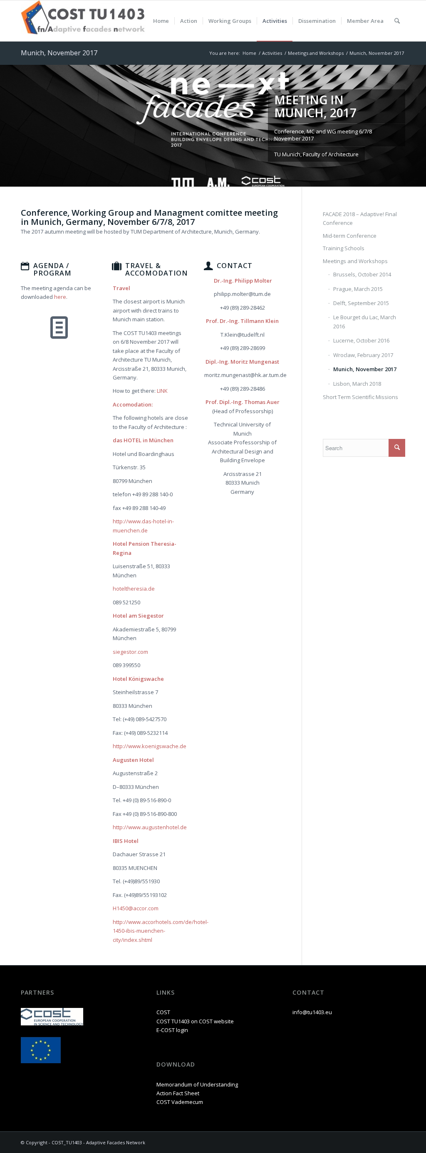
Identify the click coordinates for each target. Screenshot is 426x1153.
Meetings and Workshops (316, 53)
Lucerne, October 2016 (361, 340)
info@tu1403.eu (312, 1012)
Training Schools (343, 248)
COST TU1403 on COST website (195, 1021)
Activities (272, 53)
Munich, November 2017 (59, 52)
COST (163, 1012)
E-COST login (172, 1030)
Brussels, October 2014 (362, 274)
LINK (162, 390)
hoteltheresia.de (134, 588)
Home (249, 53)
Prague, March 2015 (358, 289)
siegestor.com (130, 651)
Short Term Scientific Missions (360, 397)
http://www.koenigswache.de (149, 746)
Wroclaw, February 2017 (363, 355)
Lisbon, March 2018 (357, 383)
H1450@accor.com (136, 908)
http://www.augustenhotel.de (150, 827)
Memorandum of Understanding (197, 1084)
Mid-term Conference (349, 235)
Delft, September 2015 (361, 303)
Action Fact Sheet (177, 1093)
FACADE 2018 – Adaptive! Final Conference (360, 218)
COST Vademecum (179, 1102)
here (60, 297)
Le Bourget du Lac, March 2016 (364, 321)
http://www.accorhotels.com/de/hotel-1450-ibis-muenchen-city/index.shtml (160, 931)
